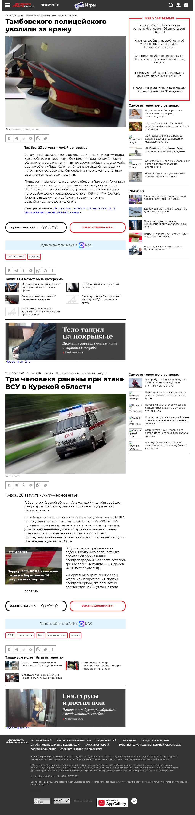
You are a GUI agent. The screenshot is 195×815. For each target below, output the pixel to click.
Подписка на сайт (106, 740)
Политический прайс (43, 749)
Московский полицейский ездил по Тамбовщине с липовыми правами (41, 287)
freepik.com (12, 476)
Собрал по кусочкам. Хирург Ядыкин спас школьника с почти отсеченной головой (167, 420)
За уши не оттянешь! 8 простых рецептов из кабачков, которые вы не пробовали (167, 126)
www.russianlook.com (26, 129)
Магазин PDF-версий (97, 745)
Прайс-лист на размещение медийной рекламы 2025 (149, 745)
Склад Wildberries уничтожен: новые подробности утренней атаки (165, 197)
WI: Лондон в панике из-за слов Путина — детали (163, 248)
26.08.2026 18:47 (14, 373)
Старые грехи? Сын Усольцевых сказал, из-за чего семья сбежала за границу (166, 432)
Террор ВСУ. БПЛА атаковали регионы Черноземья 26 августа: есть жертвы (159, 29)
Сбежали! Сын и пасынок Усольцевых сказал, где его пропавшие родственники (167, 163)
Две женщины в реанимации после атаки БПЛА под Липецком (42, 664)
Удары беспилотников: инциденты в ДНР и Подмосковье (165, 210)
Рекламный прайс (41, 740)
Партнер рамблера (83, 801)
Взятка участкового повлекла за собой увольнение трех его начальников (69, 210)
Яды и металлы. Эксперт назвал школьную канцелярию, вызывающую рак (164, 113)
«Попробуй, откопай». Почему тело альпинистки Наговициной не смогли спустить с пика (166, 382)
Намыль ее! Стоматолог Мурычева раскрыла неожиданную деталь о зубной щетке (165, 407)
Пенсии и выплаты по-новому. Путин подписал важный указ (166, 235)
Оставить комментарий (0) (97, 227)
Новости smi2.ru (18, 361)
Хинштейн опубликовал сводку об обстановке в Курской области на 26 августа (159, 59)
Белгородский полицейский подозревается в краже (39, 298)
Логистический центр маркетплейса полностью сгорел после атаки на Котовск (102, 665)
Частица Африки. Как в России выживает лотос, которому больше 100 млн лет (166, 445)
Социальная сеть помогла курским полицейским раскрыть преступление (41, 311)
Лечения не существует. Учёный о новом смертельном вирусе (165, 175)
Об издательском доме (155, 740)
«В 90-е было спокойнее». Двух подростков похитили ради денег (165, 150)
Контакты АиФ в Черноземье (74, 740)
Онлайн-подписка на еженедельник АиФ (55, 745)
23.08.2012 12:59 (14, 15)
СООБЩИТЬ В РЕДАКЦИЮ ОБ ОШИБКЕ (81, 749)
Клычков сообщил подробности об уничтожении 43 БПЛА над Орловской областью (159, 44)
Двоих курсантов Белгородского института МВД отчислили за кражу (101, 299)
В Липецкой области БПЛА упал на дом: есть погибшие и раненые (159, 74)
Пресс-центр (129, 740)
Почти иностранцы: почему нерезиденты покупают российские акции (165, 224)
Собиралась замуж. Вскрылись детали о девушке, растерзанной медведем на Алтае (164, 138)
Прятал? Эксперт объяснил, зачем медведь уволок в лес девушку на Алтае (165, 395)
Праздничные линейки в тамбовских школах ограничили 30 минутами (159, 89)
